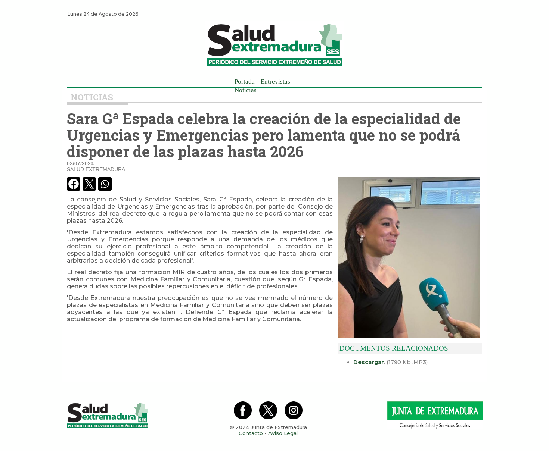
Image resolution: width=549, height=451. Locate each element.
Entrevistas (275, 81)
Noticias (246, 90)
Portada (245, 81)
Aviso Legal (283, 433)
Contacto (251, 433)
